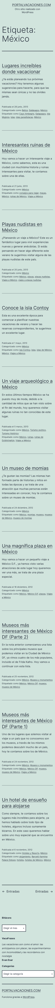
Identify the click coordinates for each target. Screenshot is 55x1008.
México (43, 110)
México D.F (33, 594)
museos (40, 514)
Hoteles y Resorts (30, 853)
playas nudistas (42, 276)
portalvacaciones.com (31, 5)
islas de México (44, 350)
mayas (43, 193)
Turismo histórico (10, 433)
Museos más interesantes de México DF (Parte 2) (27, 631)
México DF (33, 683)
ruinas (30, 437)
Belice (25, 110)
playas (31, 276)
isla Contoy (24, 350)
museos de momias (22, 518)
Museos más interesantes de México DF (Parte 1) (27, 720)
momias (31, 514)
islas (13, 117)
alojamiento (25, 856)
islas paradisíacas (24, 117)
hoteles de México (34, 860)
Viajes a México (35, 196)
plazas (42, 594)
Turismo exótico (38, 430)
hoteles (20, 860)
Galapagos (40, 113)
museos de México (11, 687)
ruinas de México (18, 196)
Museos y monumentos (41, 680)
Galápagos (34, 110)
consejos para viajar (29, 193)
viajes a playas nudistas (29, 280)
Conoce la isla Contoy (25, 308)
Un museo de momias (25, 468)
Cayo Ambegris (26, 113)
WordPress (28, 997)
